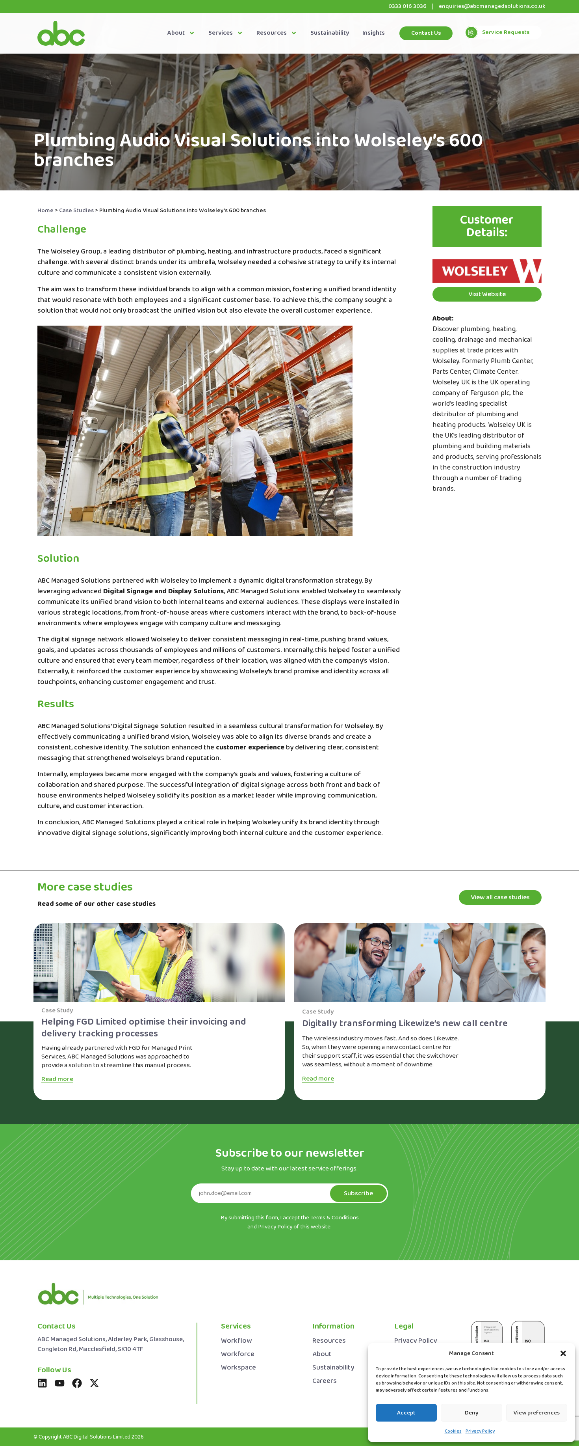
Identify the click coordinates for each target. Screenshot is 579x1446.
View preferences (537, 1413)
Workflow (236, 1341)
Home (45, 210)
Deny (472, 1413)
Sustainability (329, 33)
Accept (406, 1413)
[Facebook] (77, 1383)
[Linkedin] (42, 1383)
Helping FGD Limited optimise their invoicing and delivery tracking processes (143, 1028)
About (176, 33)
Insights (373, 33)
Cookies (453, 1431)
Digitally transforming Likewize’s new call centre (405, 1023)
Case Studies (76, 210)
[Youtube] (60, 1383)
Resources (271, 33)
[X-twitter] (94, 1383)
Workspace (238, 1367)
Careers (324, 1381)
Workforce (237, 1354)
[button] (563, 1353)
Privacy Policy (480, 1431)
